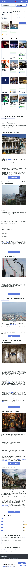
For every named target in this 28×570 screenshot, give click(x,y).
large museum (11, 392)
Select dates (20, 5)
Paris (7, 549)
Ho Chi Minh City (18, 549)
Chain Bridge (8, 382)
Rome (5, 549)
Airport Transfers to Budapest (13, 537)
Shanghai (8, 551)
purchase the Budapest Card (14, 324)
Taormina (3, 551)
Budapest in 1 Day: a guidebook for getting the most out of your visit (10, 543)
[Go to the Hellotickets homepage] (3, 1)
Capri (5, 551)
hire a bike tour (3, 209)
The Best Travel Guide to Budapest (10, 535)
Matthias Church (12, 220)
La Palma (24, 549)
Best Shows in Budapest (10, 540)
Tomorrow (22, 7)
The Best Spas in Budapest (21, 537)
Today (16, 7)
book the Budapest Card (9, 159)
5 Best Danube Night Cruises (17, 540)
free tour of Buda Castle (5, 242)
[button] (5, 28)
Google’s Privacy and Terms (10, 566)
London (10, 549)
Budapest (3, 8)
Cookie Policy (4, 566)
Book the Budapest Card (14, 177)
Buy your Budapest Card (14, 336)
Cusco (21, 549)
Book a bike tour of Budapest (14, 463)
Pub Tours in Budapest (4, 540)
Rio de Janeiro (13, 549)
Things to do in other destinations (10, 547)
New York (3, 549)
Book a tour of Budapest (14, 293)
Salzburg (11, 551)
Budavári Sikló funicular (4, 505)
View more (14, 112)
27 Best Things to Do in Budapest (6, 537)
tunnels (6, 455)
